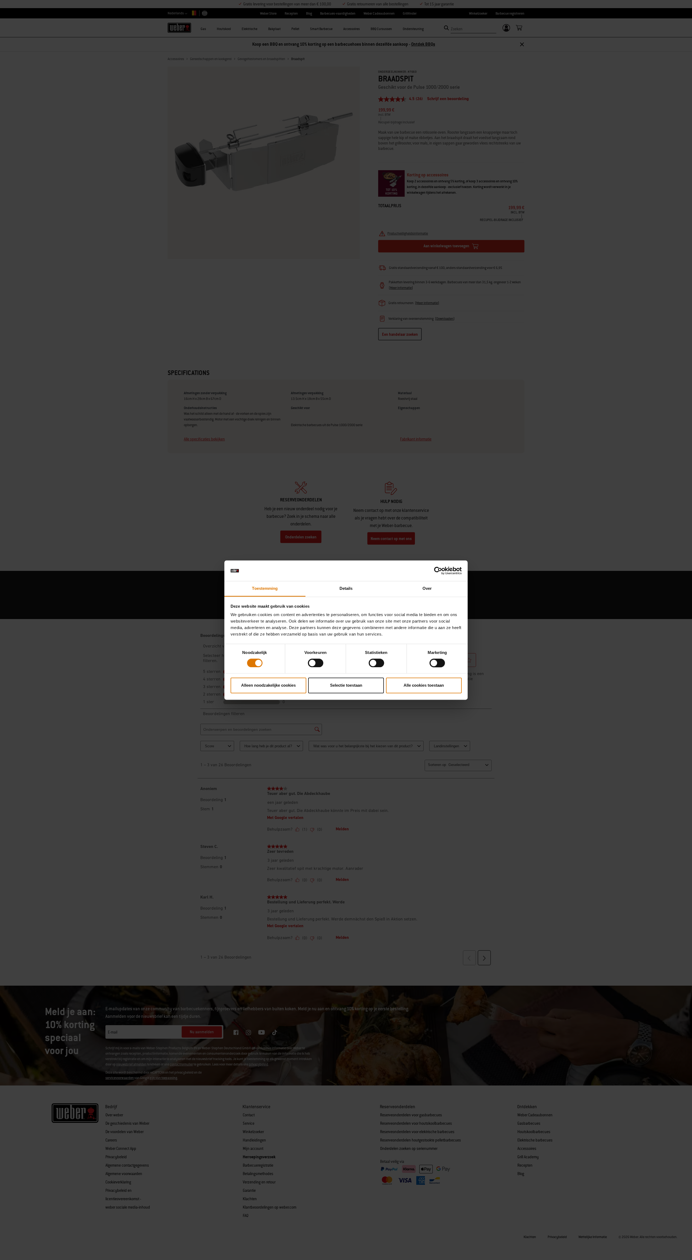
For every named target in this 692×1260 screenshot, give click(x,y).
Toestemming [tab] (265, 588)
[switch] (315, 663)
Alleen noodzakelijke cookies (268, 685)
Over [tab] (427, 588)
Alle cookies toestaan (424, 685)
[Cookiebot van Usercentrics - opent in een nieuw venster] (438, 571)
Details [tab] (346, 588)
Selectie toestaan (346, 685)
